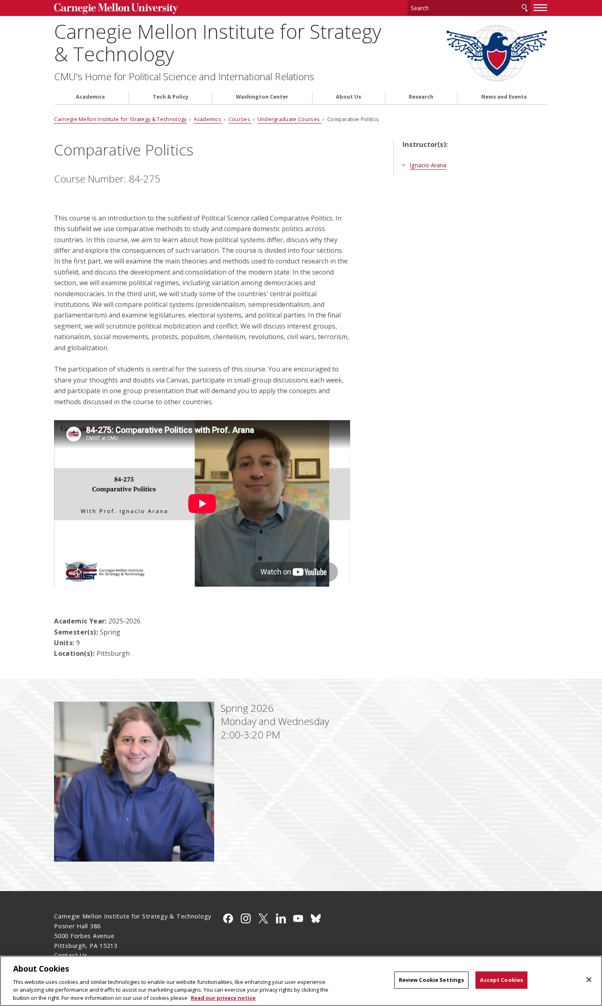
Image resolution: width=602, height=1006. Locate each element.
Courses (240, 119)
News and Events (504, 96)
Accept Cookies (501, 979)
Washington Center (262, 96)
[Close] (589, 980)
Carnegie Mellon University (115, 8)
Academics (90, 96)
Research (421, 96)
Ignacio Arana (428, 165)
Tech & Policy (170, 96)
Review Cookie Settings (431, 979)
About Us (348, 96)
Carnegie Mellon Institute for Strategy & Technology (217, 42)
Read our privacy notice (223, 997)
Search (524, 8)
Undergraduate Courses (289, 119)
